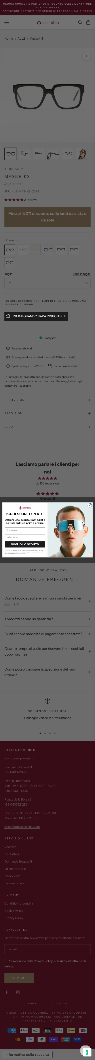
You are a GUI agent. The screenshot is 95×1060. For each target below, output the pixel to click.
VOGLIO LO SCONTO (25, 544)
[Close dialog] (90, 505)
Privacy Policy (22, 553)
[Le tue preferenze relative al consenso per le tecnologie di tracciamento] (87, 1052)
